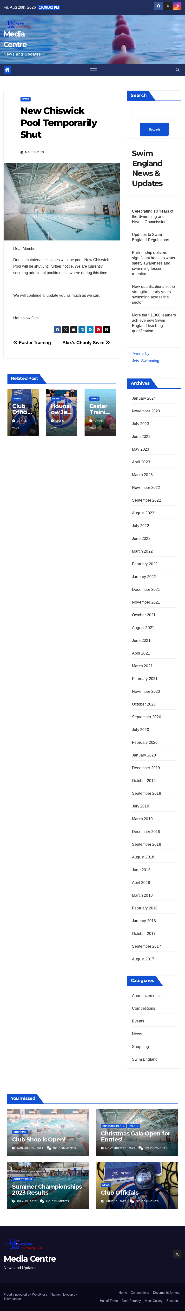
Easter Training (34, 342)
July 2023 (140, 424)
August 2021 (143, 628)
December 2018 (146, 832)
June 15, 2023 (116, 1201)
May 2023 (140, 449)
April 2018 (141, 883)
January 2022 (144, 577)
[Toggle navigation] (93, 70)
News (25, 99)
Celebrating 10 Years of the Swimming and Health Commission (152, 216)
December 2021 (146, 589)
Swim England (145, 1059)
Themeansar (12, 1299)
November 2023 (146, 411)
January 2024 (144, 398)
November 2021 (146, 602)
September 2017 (146, 946)
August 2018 (143, 857)
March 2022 (142, 551)
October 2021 (144, 615)
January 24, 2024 (30, 1148)
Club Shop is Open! (38, 1139)
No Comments (64, 1148)
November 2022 (146, 487)
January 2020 (144, 755)
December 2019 (146, 768)
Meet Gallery (154, 1301)
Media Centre (30, 1259)
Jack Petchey (131, 1301)
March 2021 (142, 666)
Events (138, 1021)
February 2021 (145, 679)
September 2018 (146, 844)
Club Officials (22, 412)
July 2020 (140, 730)
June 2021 (141, 640)
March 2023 (142, 475)
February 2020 (145, 742)
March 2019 (142, 819)
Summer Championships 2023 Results (47, 1189)
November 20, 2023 (120, 1148)
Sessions (172, 1301)
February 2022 (145, 564)
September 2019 (146, 793)
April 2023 (141, 462)
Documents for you (166, 1292)
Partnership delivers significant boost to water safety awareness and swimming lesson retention (153, 263)
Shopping (140, 1047)
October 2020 (144, 704)
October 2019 (144, 781)
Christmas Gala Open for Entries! (135, 1136)
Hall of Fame (109, 1301)
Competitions (143, 1008)
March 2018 (142, 895)
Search (139, 95)
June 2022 (141, 538)
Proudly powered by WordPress (26, 1294)
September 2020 (146, 717)
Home (123, 1292)
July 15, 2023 (27, 1201)
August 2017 (143, 959)
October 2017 (144, 934)
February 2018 (145, 908)
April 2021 (141, 653)
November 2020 (146, 691)
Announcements (146, 996)
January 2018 (144, 921)
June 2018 (141, 870)
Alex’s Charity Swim (84, 342)
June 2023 (141, 437)
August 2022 (143, 513)
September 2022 (146, 500)
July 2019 (140, 806)
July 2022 (140, 526)
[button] (177, 70)
